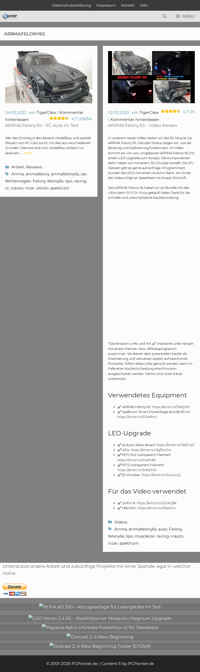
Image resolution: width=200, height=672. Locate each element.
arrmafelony (37, 173)
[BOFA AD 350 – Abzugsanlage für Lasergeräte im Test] (100, 606)
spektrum (59, 188)
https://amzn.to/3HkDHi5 (137, 470)
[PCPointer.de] (10, 16)
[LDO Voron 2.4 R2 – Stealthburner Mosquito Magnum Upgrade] (100, 618)
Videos (120, 522)
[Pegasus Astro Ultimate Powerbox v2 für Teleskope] (100, 627)
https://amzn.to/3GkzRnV (137, 417)
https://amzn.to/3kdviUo (157, 508)
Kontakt (128, 5)
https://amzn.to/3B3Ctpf (175, 445)
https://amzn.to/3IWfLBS (136, 460)
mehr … (29, 153)
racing (80, 180)
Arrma (17, 173)
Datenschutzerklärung (71, 5)
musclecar (145, 536)
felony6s (55, 180)
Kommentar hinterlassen (134, 119)
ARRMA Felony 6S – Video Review (142, 125)
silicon (42, 188)
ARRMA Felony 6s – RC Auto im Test (42, 125)
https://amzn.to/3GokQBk (157, 503)
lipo (68, 180)
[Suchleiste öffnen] (164, 16)
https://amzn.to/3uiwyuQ (160, 475)
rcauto (17, 188)
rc (7, 188)
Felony (39, 180)
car (84, 173)
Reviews (34, 166)
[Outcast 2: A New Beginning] (100, 636)
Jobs (144, 5)
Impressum (106, 5)
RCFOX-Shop (136, 193)
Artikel (17, 166)
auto (162, 529)
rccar (30, 188)
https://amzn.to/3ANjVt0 (171, 407)
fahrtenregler (18, 180)
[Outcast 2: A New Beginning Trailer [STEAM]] (100, 646)
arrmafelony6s (65, 173)
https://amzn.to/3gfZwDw (151, 450)
